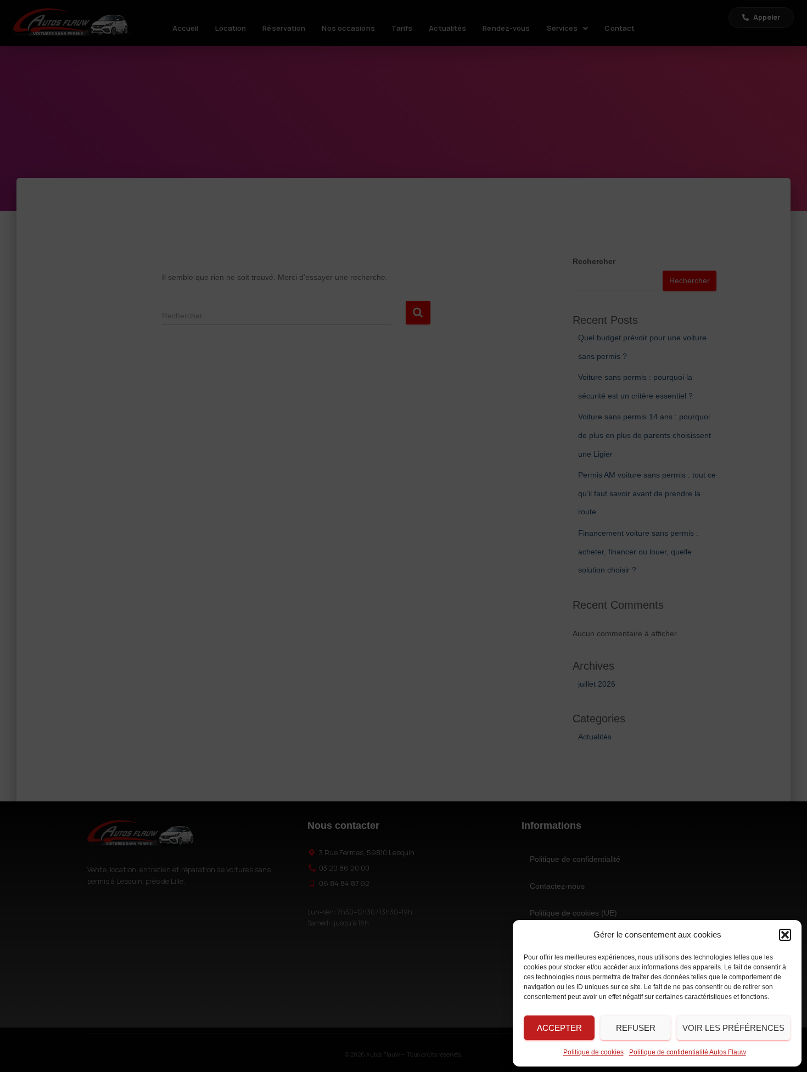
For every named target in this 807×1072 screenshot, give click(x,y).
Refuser (635, 1027)
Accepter (559, 1027)
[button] (785, 934)
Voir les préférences (733, 1027)
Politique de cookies (593, 1052)
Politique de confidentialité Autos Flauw (687, 1052)
